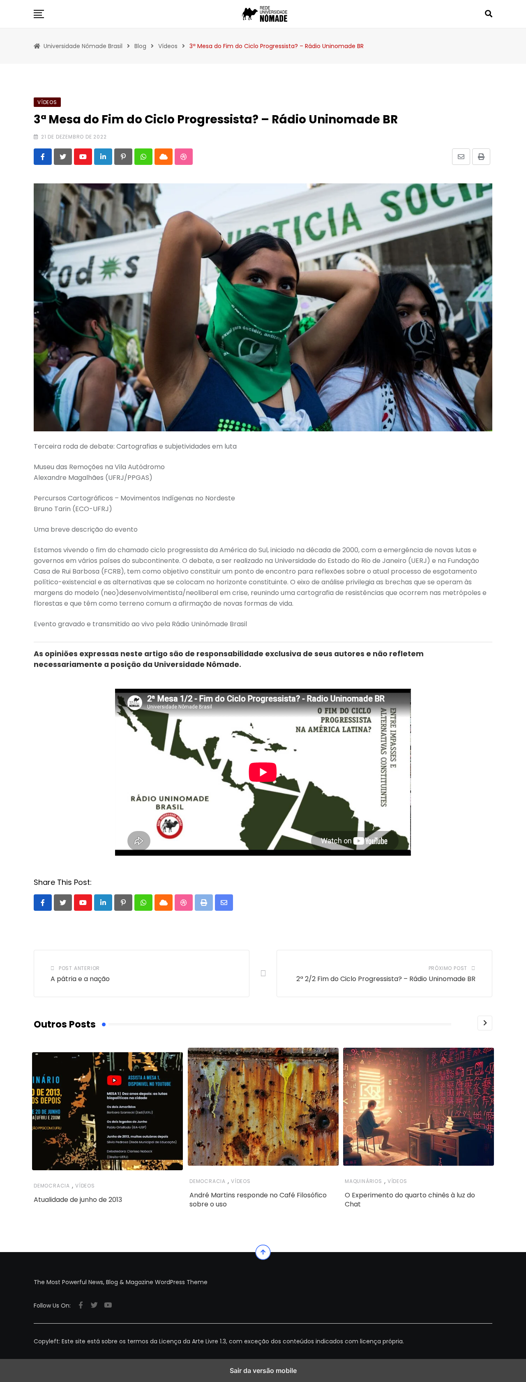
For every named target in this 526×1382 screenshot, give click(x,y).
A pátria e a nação (80, 979)
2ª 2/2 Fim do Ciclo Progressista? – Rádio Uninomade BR (385, 979)
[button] (39, 14)
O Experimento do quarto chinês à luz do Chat (410, 1199)
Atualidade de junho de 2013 (78, 1199)
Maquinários (363, 1180)
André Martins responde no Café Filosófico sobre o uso (258, 1199)
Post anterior (79, 968)
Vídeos (85, 1185)
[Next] (485, 1023)
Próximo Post (448, 968)
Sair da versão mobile (263, 1370)
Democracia (52, 1185)
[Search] (488, 14)
